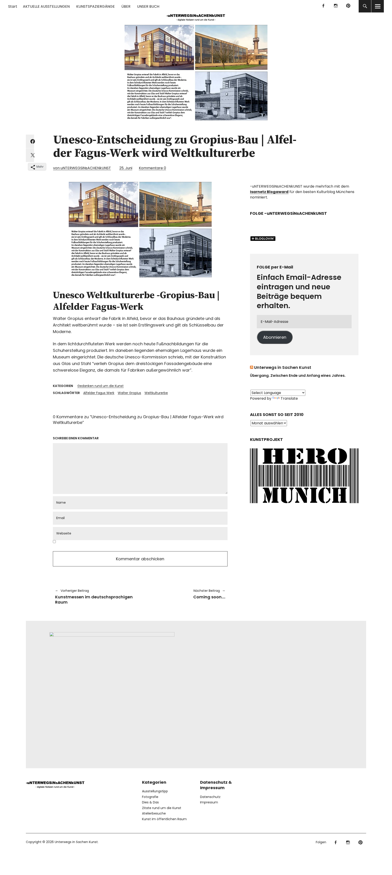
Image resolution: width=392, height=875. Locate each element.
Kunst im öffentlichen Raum (164, 819)
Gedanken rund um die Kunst (100, 386)
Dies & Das (150, 802)
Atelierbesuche (154, 813)
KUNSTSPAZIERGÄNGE (95, 6)
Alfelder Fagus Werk (98, 393)
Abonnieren (274, 337)
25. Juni (125, 168)
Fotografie (150, 797)
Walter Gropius (129, 393)
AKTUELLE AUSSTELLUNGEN (46, 6)
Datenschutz (210, 797)
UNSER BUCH (148, 6)
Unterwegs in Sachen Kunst (282, 367)
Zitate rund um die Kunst (161, 808)
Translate (289, 398)
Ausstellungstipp (155, 791)
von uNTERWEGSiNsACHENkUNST (82, 168)
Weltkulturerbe (156, 393)
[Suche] (365, 6)
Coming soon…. (185, 594)
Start (12, 6)
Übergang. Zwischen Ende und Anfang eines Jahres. (297, 375)
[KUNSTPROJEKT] (304, 504)
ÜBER (125, 6)
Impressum (209, 802)
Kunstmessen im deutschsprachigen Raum (94, 596)
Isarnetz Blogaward (269, 191)
